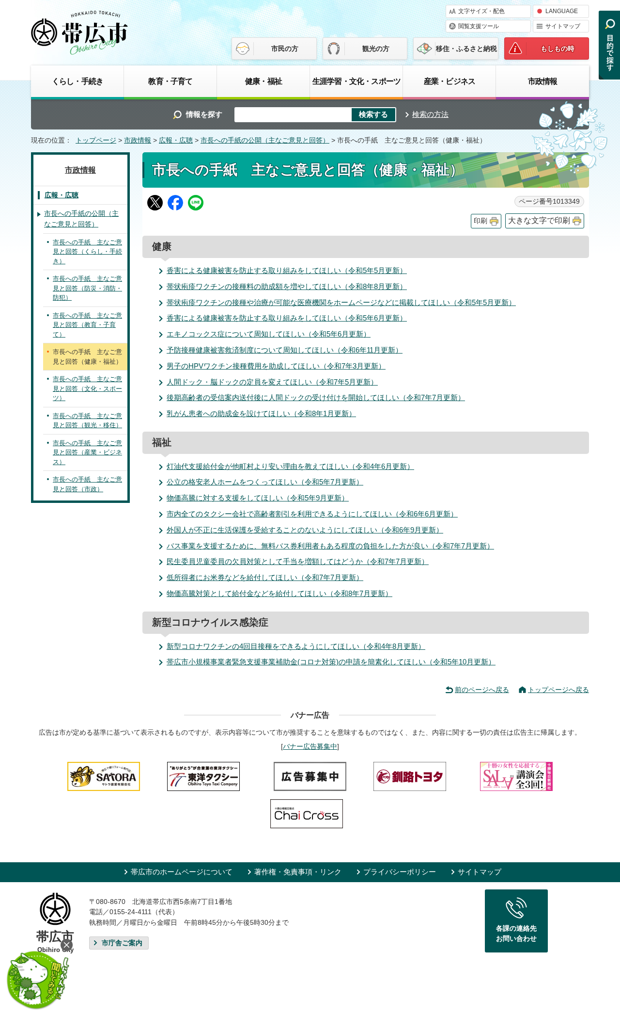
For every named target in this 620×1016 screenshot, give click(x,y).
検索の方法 (430, 114)
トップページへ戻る (558, 689)
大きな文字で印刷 (539, 220)
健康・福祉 (263, 81)
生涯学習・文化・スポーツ (356, 81)
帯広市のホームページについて (181, 872)
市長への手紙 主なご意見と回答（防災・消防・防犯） (87, 288)
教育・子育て (170, 81)
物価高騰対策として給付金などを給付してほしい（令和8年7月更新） (279, 593)
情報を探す (204, 114)
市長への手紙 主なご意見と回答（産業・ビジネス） (87, 452)
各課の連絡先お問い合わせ (516, 933)
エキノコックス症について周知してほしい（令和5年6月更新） (269, 334)
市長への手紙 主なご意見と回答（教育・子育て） (87, 325)
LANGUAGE (561, 11)
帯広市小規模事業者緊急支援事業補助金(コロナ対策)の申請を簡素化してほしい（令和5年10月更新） (331, 662)
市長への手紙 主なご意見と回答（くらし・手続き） (87, 252)
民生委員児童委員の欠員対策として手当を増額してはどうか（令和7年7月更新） (298, 561)
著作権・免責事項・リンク (297, 872)
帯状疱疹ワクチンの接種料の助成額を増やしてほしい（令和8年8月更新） (287, 286)
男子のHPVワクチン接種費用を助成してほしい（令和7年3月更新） (276, 366)
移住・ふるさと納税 (466, 48)
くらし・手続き (77, 81)
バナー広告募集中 (310, 746)
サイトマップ (562, 26)
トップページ (96, 140)
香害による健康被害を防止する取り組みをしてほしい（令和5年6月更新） (287, 318)
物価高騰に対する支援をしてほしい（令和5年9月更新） (258, 498)
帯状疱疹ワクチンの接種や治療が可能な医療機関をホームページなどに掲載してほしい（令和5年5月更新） (341, 302)
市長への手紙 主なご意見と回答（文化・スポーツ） (87, 388)
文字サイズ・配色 (481, 11)
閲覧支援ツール (478, 26)
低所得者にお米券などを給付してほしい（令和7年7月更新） (265, 577)
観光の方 (375, 48)
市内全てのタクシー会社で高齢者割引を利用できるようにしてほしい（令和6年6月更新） (312, 514)
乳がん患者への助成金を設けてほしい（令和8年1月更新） (261, 413)
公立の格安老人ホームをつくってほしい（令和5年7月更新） (265, 482)
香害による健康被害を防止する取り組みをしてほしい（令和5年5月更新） (287, 270)
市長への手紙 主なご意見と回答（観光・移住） (87, 420)
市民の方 (284, 48)
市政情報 (543, 81)
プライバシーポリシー (399, 872)
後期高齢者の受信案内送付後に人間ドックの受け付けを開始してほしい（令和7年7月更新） (316, 397)
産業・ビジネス (449, 81)
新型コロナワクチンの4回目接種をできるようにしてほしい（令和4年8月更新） (296, 646)
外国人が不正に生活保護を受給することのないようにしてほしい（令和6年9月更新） (305, 530)
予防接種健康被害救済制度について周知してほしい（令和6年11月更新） (285, 350)
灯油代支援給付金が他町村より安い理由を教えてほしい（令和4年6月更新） (290, 466)
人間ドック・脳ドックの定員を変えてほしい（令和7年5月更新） (272, 382)
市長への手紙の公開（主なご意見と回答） (265, 140)
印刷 (480, 221)
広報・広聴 (176, 140)
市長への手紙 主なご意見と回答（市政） (87, 484)
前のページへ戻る (482, 689)
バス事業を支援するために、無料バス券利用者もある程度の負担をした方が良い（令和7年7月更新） (330, 546)
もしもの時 (557, 48)
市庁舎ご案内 (122, 943)
